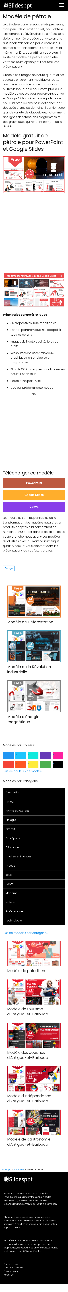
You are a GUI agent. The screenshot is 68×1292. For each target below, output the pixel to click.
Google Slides (34, 494)
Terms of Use (11, 1264)
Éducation (12, 847)
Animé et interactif (18, 811)
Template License (13, 1267)
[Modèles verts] (48, 764)
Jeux (9, 875)
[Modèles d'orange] (23, 764)
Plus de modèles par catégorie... (25, 933)
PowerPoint (34, 483)
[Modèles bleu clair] (23, 755)
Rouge (9, 568)
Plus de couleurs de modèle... (23, 771)
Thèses (10, 865)
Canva (34, 506)
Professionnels (15, 911)
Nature (10, 902)
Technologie (14, 920)
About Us (9, 1274)
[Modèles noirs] (60, 764)
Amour (10, 801)
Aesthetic (12, 792)
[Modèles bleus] (11, 755)
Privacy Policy (11, 1271)
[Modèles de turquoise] (36, 755)
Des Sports (13, 838)
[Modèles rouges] (11, 764)
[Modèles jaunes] (36, 764)
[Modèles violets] (48, 755)
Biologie (11, 820)
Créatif (10, 829)
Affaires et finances (19, 856)
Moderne (12, 893)
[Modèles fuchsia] (60, 755)
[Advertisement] (34, 231)
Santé (10, 884)
